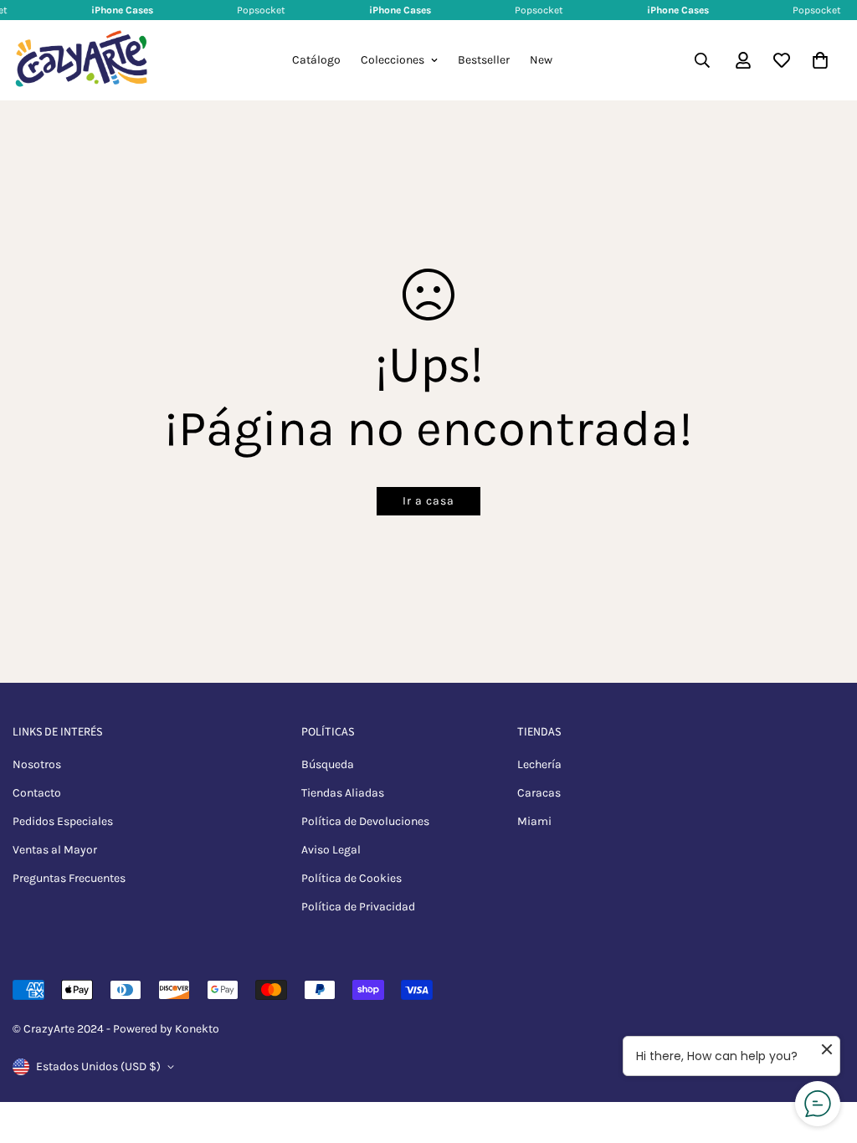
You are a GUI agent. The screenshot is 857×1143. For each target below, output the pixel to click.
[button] (820, 60)
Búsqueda (327, 764)
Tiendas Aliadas (342, 793)
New (541, 60)
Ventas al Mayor (55, 850)
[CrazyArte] (82, 60)
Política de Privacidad (358, 907)
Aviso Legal (331, 850)
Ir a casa (428, 501)
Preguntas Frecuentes (69, 878)
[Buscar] (702, 60)
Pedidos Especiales (63, 821)
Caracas (539, 793)
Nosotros (37, 764)
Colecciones (392, 60)
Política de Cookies (351, 878)
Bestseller (484, 60)
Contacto (37, 793)
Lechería (539, 764)
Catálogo (316, 60)
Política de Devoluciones (365, 821)
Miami (534, 821)
